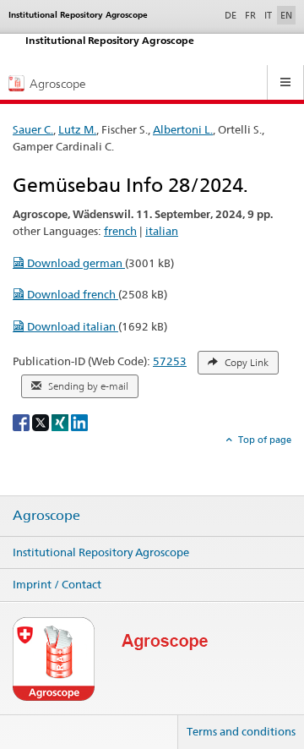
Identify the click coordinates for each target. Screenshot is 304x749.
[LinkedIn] (79, 421)
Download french (71, 294)
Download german (74, 263)
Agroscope (46, 515)
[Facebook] (22, 421)
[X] (42, 421)
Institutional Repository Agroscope (101, 552)
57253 (170, 361)
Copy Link (245, 363)
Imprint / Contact (57, 584)
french (120, 231)
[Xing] (61, 421)
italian (161, 231)
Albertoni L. (183, 129)
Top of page (263, 440)
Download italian (71, 326)
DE (232, 14)
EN (286, 15)
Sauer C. (33, 129)
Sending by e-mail (87, 386)
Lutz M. (77, 129)
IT (268, 15)
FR (250, 15)
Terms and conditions (241, 731)
